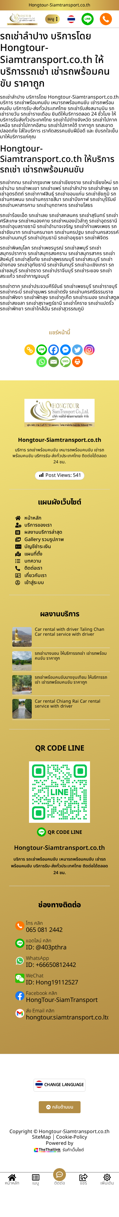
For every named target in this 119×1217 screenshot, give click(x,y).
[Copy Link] (29, 349)
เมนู (35, 1183)
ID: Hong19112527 (52, 982)
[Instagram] (89, 349)
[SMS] (65, 361)
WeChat (34, 975)
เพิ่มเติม (107, 1183)
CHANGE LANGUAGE (64, 1085)
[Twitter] (77, 349)
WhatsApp (37, 958)
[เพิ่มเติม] (107, 1177)
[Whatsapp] (41, 361)
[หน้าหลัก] (12, 1177)
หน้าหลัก (12, 1183)
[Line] (41, 349)
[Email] (53, 361)
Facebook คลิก (41, 993)
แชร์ (83, 1183)
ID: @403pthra (46, 947)
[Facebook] (53, 349)
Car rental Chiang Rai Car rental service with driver (67, 704)
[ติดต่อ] (59, 1174)
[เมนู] (35, 1177)
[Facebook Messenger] (65, 349)
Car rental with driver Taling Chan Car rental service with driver (69, 632)
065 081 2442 (44, 930)
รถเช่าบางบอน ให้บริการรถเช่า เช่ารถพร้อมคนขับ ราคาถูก (71, 656)
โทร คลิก (34, 923)
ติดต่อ (59, 1183)
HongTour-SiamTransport (62, 1000)
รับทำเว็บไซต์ (73, 1150)
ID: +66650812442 (51, 965)
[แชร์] (83, 1177)
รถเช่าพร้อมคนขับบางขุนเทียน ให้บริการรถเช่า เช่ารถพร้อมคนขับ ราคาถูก (71, 680)
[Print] (77, 361)
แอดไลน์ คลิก (38, 940)
